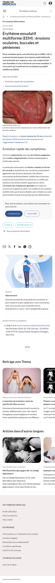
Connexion (14, 214)
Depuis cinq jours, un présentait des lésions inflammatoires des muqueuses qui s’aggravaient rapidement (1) (27, 139)
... (50, 11)
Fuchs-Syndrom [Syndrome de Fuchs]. (33, 325)
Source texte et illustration (17, 86)
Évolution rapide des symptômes (19, 81)
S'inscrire (32, 214)
